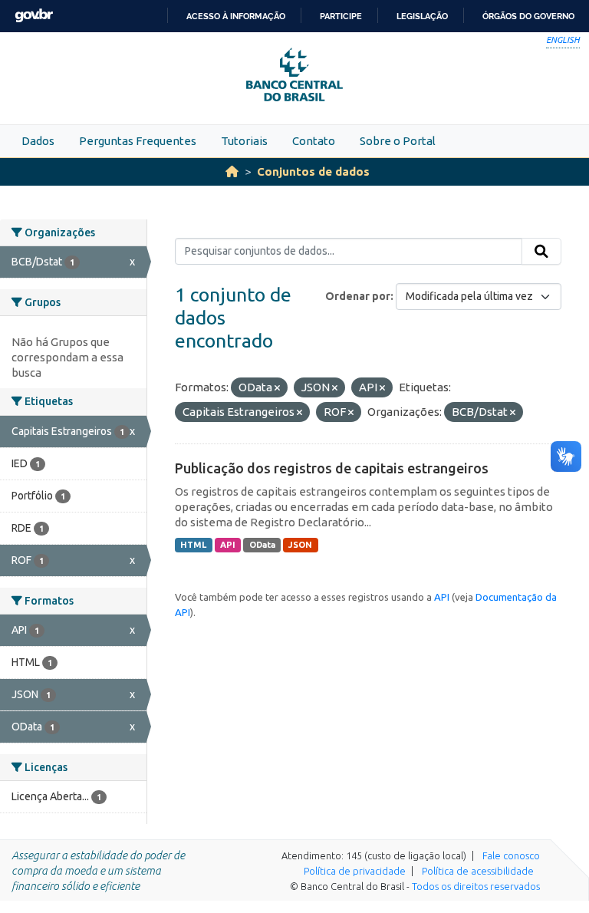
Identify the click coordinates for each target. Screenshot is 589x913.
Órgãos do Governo (528, 16)
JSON (300, 544)
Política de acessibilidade (478, 870)
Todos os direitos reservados (476, 886)
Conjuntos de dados (313, 171)
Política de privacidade (355, 870)
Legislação (422, 16)
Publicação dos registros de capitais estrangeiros (332, 468)
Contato (313, 140)
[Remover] (277, 388)
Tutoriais (244, 140)
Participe (341, 16)
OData (262, 544)
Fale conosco (511, 855)
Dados (37, 140)
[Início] (232, 171)
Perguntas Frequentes (137, 140)
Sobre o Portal (398, 140)
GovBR (34, 15)
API (227, 544)
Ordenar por (357, 296)
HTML (193, 544)
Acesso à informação (235, 16)
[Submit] (541, 251)
